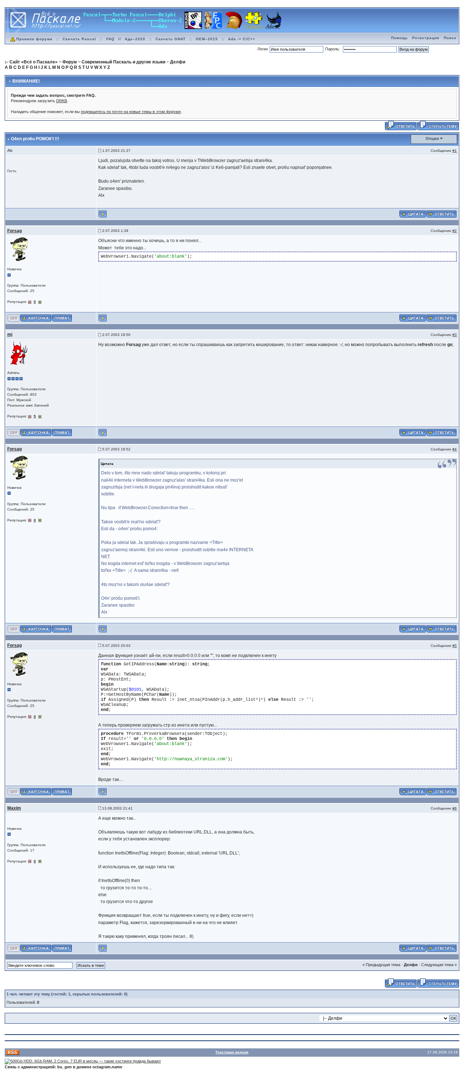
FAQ (110, 39)
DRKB (61, 101)
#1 (454, 151)
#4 (454, 449)
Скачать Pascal (79, 39)
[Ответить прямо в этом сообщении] (441, 214)
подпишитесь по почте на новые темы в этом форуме (131, 111)
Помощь (399, 38)
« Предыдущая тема (381, 964)
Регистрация (425, 38)
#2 (454, 231)
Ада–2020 (135, 39)
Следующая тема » (439, 964)
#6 (454, 808)
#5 (454, 646)
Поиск (450, 38)
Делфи (411, 964)
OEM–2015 (207, 39)
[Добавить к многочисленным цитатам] (412, 214)
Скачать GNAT (171, 39)
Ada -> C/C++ (241, 39)
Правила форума (34, 39)
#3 (454, 335)
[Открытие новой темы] (438, 125)
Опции (432, 138)
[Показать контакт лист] (35, 318)
